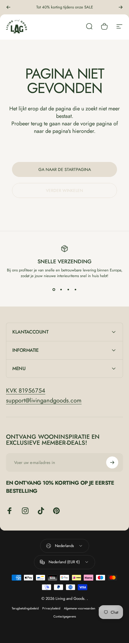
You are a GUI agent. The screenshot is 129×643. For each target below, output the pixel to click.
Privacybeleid (51, 608)
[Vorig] (8, 7)
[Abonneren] (112, 462)
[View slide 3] (68, 289)
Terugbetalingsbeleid (25, 608)
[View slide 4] (75, 289)
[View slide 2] (60, 289)
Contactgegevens (64, 616)
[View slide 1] (53, 289)
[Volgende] (120, 7)
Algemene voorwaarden (79, 608)
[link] (25, 390)
